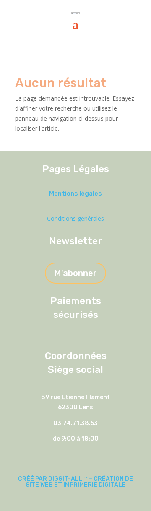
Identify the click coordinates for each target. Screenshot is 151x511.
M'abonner (75, 273)
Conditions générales (75, 218)
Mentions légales (75, 193)
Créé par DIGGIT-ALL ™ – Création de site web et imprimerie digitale (75, 481)
